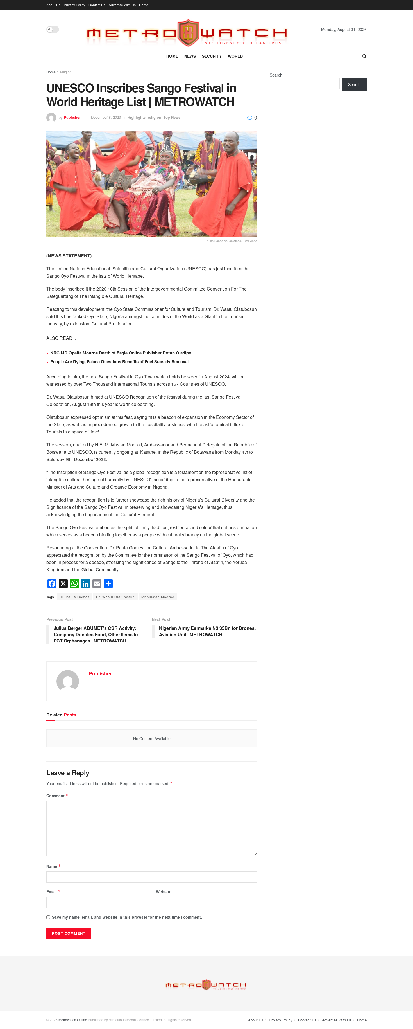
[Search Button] (364, 56)
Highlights (137, 117)
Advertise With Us (122, 4)
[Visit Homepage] (190, 29)
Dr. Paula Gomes (75, 596)
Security (212, 56)
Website (163, 891)
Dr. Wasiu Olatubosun (115, 596)
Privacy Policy (74, 4)
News (190, 56)
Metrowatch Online (72, 1019)
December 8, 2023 (106, 117)
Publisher (72, 117)
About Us (53, 4)
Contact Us (96, 4)
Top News (172, 117)
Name (53, 866)
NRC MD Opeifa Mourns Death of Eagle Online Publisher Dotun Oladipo (120, 353)
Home (143, 4)
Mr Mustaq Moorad (157, 596)
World (235, 56)
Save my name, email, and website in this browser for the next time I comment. (127, 917)
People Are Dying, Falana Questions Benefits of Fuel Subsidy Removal (119, 361)
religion (66, 71)
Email (53, 891)
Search (276, 75)
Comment (57, 795)
